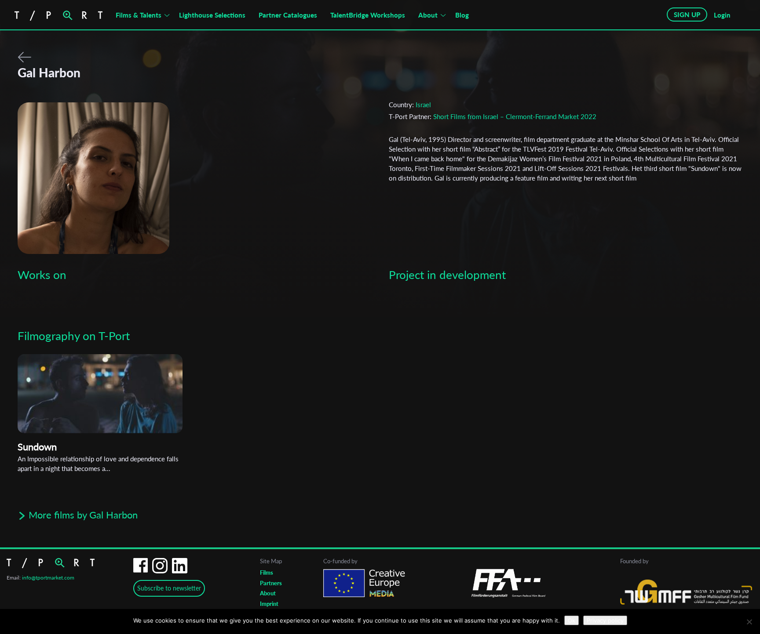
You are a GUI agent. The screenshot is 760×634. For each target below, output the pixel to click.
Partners (271, 583)
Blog (462, 15)
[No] (749, 621)
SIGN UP (687, 14)
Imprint (269, 603)
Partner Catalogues (288, 15)
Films (266, 572)
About (428, 15)
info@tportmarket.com (48, 577)
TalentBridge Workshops (367, 15)
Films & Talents (138, 15)
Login (722, 15)
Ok (571, 620)
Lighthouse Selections (212, 15)
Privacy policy (605, 620)
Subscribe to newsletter (169, 588)
